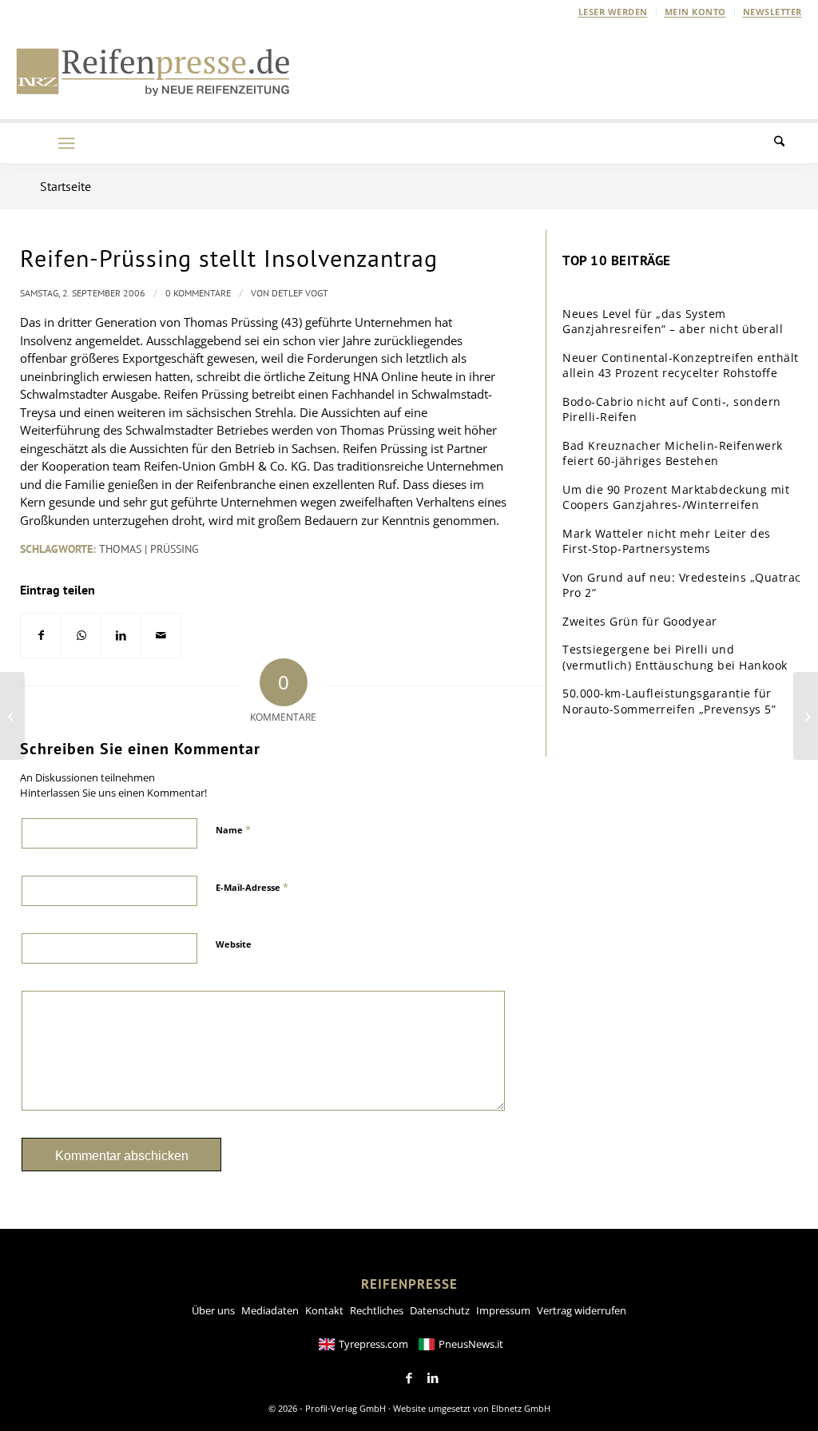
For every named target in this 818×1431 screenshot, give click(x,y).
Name (233, 829)
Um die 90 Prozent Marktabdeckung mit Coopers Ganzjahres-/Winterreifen (675, 497)
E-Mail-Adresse (252, 887)
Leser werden (613, 12)
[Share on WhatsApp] (81, 636)
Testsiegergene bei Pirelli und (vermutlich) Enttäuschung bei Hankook (675, 657)
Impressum (503, 1310)
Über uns (213, 1310)
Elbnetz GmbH (520, 1408)
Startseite (65, 186)
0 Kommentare (198, 293)
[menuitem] (613, 12)
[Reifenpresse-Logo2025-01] (153, 71)
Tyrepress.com (373, 1344)
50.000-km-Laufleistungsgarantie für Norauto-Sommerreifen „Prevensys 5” (669, 701)
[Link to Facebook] (409, 1378)
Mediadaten (270, 1310)
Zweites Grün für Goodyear (639, 621)
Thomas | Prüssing (149, 549)
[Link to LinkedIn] (433, 1378)
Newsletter (772, 12)
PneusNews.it (471, 1344)
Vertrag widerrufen (581, 1310)
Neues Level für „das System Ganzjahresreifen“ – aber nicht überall (672, 321)
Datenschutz (440, 1310)
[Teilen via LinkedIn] (121, 636)
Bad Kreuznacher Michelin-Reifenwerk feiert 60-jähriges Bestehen (672, 453)
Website (234, 944)
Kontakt (324, 1310)
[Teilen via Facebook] (41, 636)
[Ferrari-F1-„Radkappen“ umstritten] (12, 716)
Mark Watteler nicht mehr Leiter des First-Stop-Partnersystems (666, 541)
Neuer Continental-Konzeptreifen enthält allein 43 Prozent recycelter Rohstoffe (680, 365)
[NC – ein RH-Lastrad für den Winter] (805, 716)
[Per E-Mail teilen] (161, 636)
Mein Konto (695, 12)
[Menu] (66, 143)
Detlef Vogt (300, 293)
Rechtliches (376, 1310)
